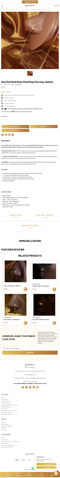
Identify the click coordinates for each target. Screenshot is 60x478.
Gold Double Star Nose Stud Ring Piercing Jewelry (13, 319)
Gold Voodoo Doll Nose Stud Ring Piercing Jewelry (13, 286)
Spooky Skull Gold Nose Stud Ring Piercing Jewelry (41, 286)
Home (3, 422)
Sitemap (3, 430)
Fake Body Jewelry (7, 447)
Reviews (3, 428)
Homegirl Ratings (6, 426)
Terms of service (6, 403)
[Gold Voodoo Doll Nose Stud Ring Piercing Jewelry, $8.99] (15, 271)
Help (2, 397)
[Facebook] (2, 134)
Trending (4, 439)
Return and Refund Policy (9, 405)
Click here (15, 217)
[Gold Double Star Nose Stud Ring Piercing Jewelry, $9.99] (15, 305)
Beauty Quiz (5, 424)
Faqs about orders (30, 226)
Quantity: (4, 116)
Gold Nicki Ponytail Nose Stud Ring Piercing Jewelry (41, 319)
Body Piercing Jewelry (8, 445)
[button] (6, 92)
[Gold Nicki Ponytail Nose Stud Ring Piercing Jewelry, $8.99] (44, 305)
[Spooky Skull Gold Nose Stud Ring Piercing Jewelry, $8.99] (44, 271)
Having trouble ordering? (9, 410)
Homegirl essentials (7, 414)
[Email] (5, 134)
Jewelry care (15, 215)
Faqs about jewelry (45, 215)
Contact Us (4, 409)
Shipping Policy (6, 407)
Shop (3, 437)
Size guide (4, 399)
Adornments (5, 443)
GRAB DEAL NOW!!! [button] (30, 2)
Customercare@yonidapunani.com (35, 378)
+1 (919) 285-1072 (31, 374)
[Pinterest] (12, 134)
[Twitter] (9, 134)
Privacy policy (5, 401)
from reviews (4, 253)
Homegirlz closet (6, 412)
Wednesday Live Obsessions (10, 441)
